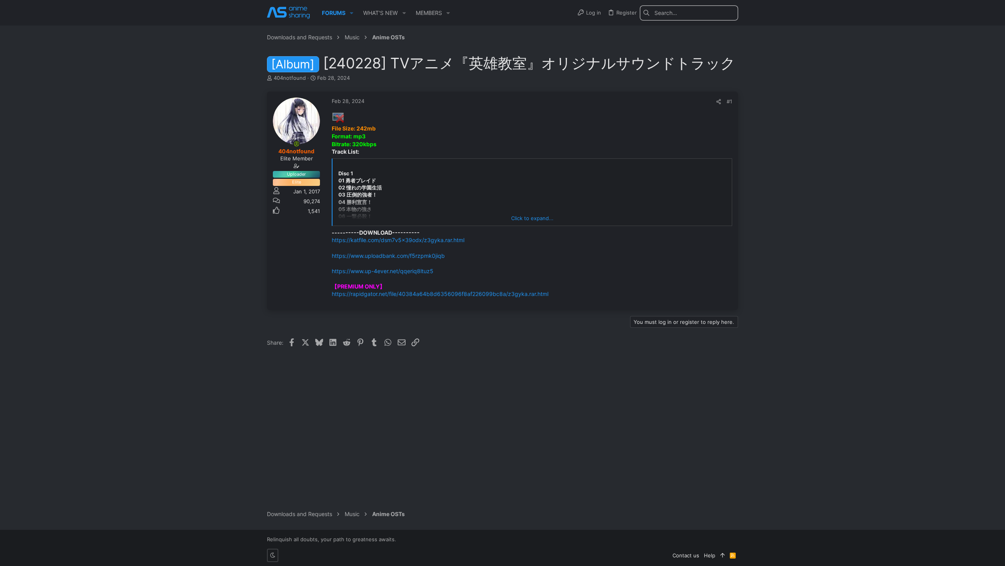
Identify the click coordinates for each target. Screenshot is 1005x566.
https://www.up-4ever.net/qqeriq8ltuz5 (382, 271)
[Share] (718, 101)
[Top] (722, 555)
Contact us (685, 555)
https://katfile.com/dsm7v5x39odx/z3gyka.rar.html (398, 240)
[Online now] (296, 143)
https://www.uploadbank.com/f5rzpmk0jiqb (388, 255)
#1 (729, 101)
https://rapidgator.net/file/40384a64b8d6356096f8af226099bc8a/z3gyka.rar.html (440, 293)
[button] (351, 13)
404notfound (290, 78)
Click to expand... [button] (532, 218)
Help (709, 555)
